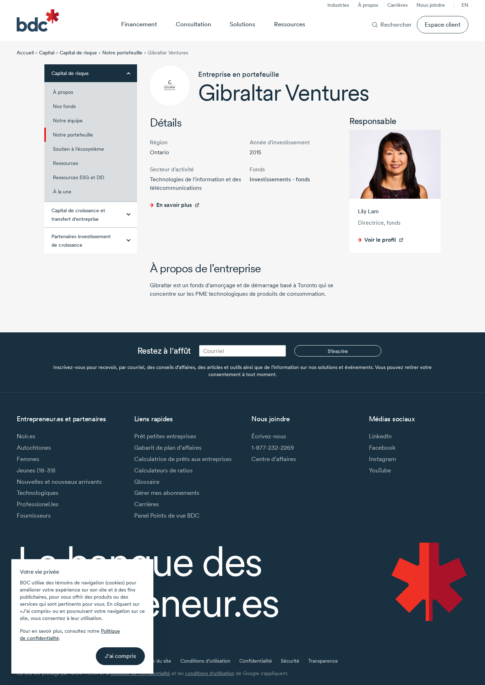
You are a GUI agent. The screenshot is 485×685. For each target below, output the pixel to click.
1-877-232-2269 (272, 447)
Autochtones (34, 447)
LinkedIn (380, 436)
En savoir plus (174, 205)
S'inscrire (338, 351)
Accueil (25, 52)
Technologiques (38, 492)
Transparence (323, 661)
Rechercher (396, 24)
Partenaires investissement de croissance (81, 241)
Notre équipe (68, 120)
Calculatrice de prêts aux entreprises (183, 458)
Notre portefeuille (122, 52)
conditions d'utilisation (209, 673)
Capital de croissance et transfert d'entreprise (78, 215)
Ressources (289, 24)
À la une (62, 191)
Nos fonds (64, 106)
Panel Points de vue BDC (167, 515)
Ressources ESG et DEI (78, 177)
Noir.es (26, 436)
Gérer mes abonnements (167, 492)
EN (465, 5)
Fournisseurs (34, 515)
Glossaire (146, 481)
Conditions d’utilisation (205, 661)
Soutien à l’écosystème (78, 149)
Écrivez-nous (268, 436)
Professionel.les (38, 504)
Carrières (397, 5)
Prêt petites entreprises (165, 436)
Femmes (28, 458)
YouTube (380, 470)
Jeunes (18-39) (36, 470)
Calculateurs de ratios (163, 470)
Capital (46, 52)
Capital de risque (78, 52)
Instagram (382, 458)
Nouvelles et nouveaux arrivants (59, 481)
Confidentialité (255, 661)
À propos (368, 5)
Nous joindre (430, 5)
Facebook (382, 447)
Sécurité (290, 661)
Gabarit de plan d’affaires (168, 447)
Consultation (193, 24)
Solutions (242, 24)
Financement (139, 24)
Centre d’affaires (273, 458)
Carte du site (156, 661)
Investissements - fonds (280, 179)
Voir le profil (380, 239)
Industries (338, 5)
